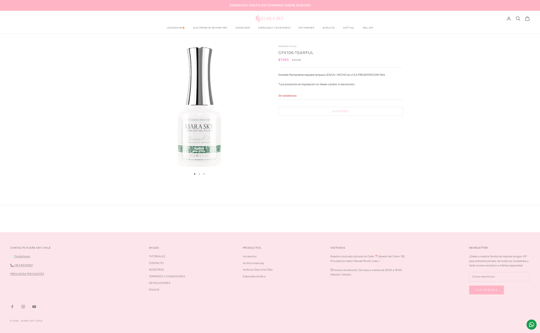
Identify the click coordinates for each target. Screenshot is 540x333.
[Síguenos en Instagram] (23, 307)
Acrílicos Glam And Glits (258, 269)
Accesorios (249, 256)
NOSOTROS (156, 269)
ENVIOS (154, 289)
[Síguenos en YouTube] (34, 307)
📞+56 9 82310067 (21, 265)
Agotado (340, 111)
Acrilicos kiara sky (253, 263)
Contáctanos (22, 256)
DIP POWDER (306, 28)
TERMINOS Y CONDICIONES (167, 276)
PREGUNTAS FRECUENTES (27, 273)
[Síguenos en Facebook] (12, 307)
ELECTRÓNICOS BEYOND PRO (210, 28)
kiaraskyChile (287, 46)
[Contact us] (531, 325)
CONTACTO (156, 263)
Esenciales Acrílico (254, 276)
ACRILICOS (329, 28)
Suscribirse (486, 289)
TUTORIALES (157, 256)
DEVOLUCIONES (159, 282)
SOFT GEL (348, 28)
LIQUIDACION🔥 (176, 28)
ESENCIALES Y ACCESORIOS (274, 28)
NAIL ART (368, 28)
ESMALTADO (243, 28)
